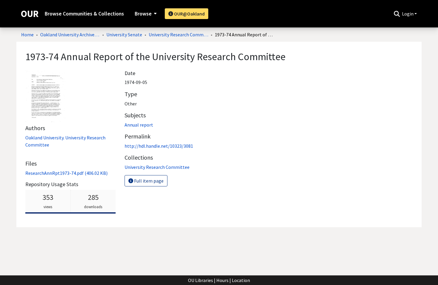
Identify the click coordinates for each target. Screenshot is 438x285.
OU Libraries (200, 280)
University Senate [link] (124, 35)
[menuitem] (145, 13)
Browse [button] (143, 13)
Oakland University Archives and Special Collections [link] (70, 35)
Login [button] (408, 14)
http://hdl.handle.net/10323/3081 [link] (159, 146)
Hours (222, 280)
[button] (396, 13)
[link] (66, 173)
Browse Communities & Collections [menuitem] (84, 13)
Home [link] (27, 35)
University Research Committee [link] (178, 35)
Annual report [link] (139, 125)
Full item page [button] (148, 181)
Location (241, 280)
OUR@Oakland (189, 14)
